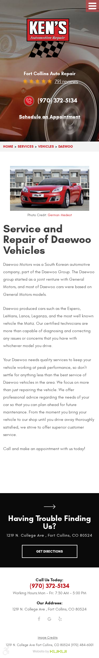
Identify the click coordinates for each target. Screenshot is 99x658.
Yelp (60, 622)
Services (26, 146)
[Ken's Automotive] (49, 38)
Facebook (39, 622)
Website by (49, 652)
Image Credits (48, 637)
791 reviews (66, 81)
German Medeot (60, 215)
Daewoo (65, 146)
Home (8, 146)
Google (49, 622)
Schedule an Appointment (49, 116)
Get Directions (49, 506)
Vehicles (46, 146)
